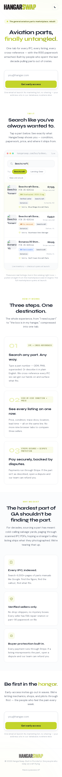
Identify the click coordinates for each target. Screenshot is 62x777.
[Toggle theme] (55, 7)
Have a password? (31, 770)
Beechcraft (19, 171)
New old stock (16, 178)
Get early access (31, 84)
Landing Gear (37, 171)
